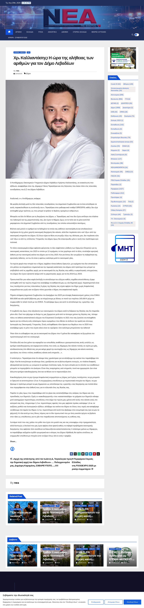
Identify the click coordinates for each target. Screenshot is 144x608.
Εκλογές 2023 (117, 120)
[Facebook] (12, 447)
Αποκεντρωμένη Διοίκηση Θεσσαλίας (120, 89)
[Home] (9, 32)
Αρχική (18, 32)
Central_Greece (19, 52)
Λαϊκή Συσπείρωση (119, 154)
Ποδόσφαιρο (117, 193)
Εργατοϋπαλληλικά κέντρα (122, 142)
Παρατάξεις (116, 184)
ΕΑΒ (114, 112)
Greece (91, 505)
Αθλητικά (52, 32)
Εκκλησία (129, 116)
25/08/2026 (16, 519)
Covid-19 (116, 84)
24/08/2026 (49, 519)
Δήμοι (28, 73)
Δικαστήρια (128, 107)
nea (17, 71)
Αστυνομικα (117, 95)
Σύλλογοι (116, 214)
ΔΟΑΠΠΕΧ (126, 103)
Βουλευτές (117, 99)
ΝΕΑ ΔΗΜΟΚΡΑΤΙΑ (119, 167)
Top (28, 52)
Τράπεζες (128, 214)
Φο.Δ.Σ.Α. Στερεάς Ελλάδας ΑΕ (122, 224)
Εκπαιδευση (116, 129)
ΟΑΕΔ (129, 172)
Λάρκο (125, 150)
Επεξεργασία (95, 602)
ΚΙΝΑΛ (125, 146)
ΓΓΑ (127, 99)
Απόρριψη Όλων (113, 602)
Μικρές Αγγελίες (99, 32)
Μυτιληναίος (117, 163)
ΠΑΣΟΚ (115, 176)
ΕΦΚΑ (123, 112)
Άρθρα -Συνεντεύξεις (17, 38)
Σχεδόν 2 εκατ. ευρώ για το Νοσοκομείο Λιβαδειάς (54, 512)
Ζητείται (115, 146)
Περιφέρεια (117, 189)
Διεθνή (65, 32)
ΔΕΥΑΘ (115, 103)
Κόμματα (115, 150)
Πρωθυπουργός (118, 201)
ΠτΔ (130, 201)
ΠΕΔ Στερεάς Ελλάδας (120, 180)
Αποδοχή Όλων (132, 602)
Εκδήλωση (116, 116)
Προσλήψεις (116, 197)
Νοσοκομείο (117, 172)
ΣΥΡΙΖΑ (127, 206)
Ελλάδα (30, 32)
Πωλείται (115, 206)
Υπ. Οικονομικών (118, 219)
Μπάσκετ (116, 159)
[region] (72, 600)
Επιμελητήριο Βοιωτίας (120, 137)
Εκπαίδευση (117, 125)
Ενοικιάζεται (116, 133)
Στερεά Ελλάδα (80, 32)
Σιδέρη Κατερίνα (118, 210)
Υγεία (40, 32)
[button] (132, 35)
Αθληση (128, 84)
